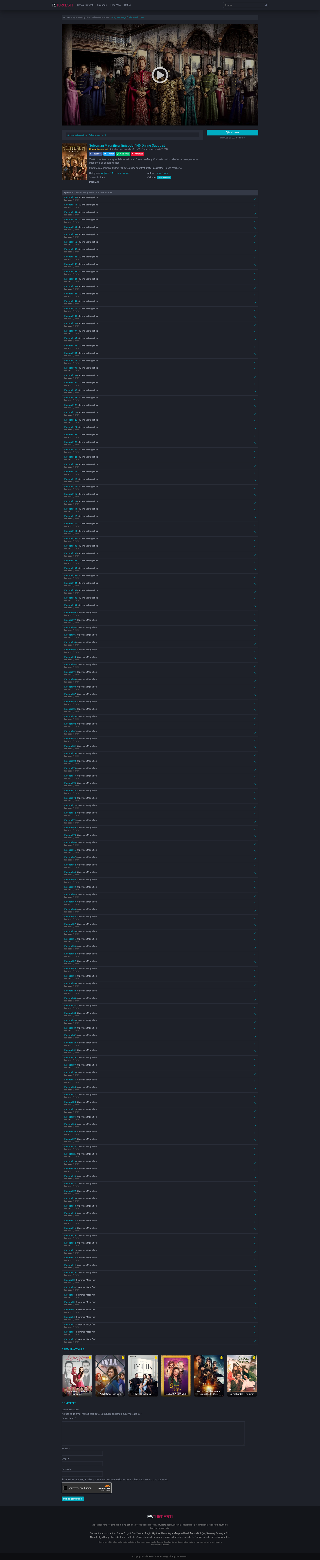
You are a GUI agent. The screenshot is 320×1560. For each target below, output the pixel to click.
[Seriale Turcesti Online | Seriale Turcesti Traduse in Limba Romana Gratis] (62, 7)
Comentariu (69, 1418)
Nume (66, 1448)
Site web (66, 1469)
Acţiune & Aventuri (111, 173)
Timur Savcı (161, 173)
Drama (125, 173)
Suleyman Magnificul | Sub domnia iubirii (87, 135)
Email (65, 1459)
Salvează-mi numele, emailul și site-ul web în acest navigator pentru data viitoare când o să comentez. (115, 1479)
